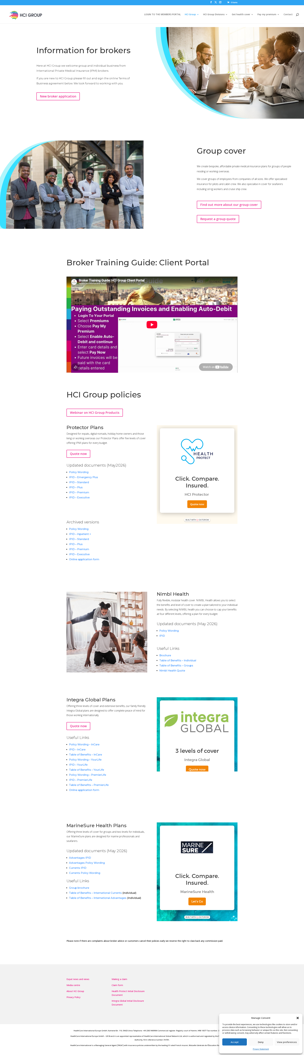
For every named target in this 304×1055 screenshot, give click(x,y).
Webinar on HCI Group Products (94, 412)
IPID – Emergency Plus (83, 477)
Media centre (73, 985)
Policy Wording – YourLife (85, 759)
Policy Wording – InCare (84, 744)
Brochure (165, 655)
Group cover (221, 151)
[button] (297, 1018)
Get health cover (241, 14)
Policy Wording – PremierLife (87, 774)
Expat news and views (77, 979)
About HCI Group (75, 991)
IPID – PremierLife (80, 779)
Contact (288, 14)
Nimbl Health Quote (172, 670)
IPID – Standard (79, 482)
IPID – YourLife (78, 764)
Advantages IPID (80, 857)
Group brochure (79, 887)
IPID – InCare (77, 749)
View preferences (287, 1042)
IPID (162, 635)
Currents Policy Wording (84, 872)
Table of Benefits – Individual (177, 660)
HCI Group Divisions (214, 14)
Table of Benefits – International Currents (95, 892)
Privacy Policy (73, 997)
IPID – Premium (79, 492)
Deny (261, 1042)
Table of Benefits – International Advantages (97, 897)
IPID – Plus (76, 487)
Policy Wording (79, 472)
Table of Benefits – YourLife (86, 769)
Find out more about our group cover (229, 205)
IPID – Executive (79, 497)
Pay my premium (266, 14)
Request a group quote (218, 219)
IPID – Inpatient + (80, 534)
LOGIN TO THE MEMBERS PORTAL (162, 14)
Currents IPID (77, 867)
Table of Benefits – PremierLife (89, 785)
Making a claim (119, 979)
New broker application (58, 96)
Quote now (78, 454)
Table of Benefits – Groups (176, 665)
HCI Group (190, 14)
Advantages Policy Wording (87, 862)
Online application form (84, 559)
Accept (235, 1042)
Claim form (117, 985)
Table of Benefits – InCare (85, 754)
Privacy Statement (261, 1049)
